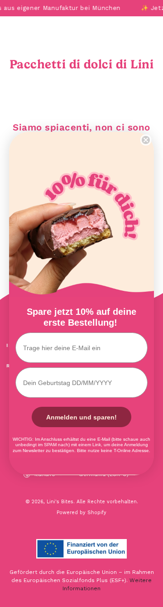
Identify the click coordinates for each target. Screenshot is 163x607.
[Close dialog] (145, 140)
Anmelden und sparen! (81, 417)
